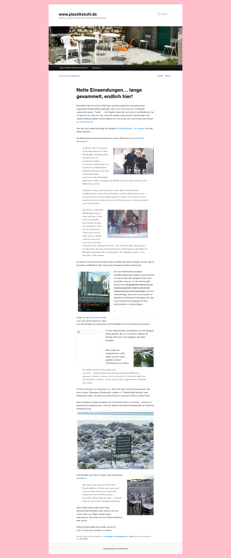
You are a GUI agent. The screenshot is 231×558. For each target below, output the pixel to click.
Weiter (168, 76)
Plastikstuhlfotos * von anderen (131, 128)
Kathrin (83, 478)
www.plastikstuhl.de (78, 14)
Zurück (159, 76)
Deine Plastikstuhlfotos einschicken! (73, 67)
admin (131, 536)
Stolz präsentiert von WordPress (115, 548)
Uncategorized (120, 536)
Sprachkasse (95, 317)
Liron (125, 333)
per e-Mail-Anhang (84, 121)
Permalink (84, 539)
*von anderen (109, 536)
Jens (108, 389)
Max (151, 291)
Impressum (96, 67)
